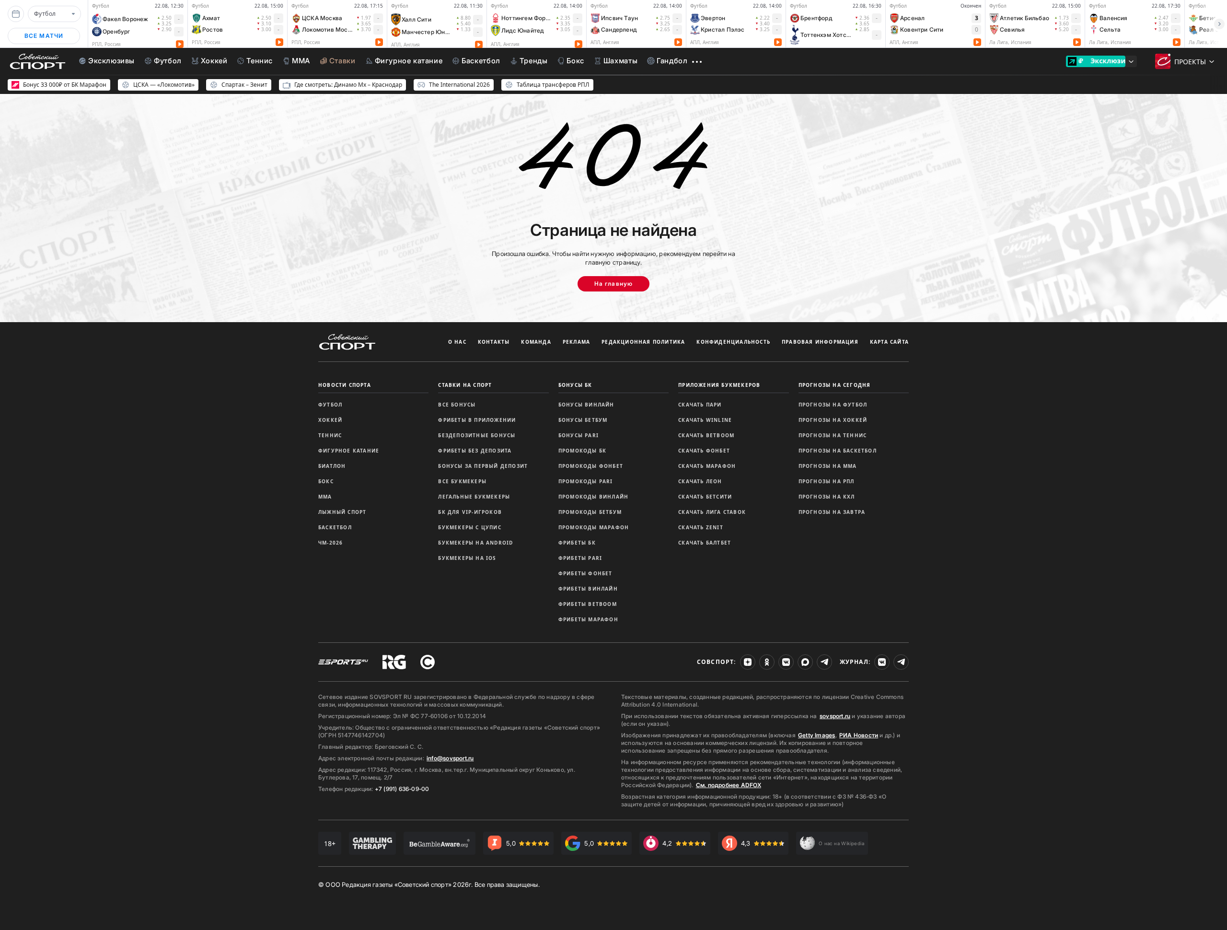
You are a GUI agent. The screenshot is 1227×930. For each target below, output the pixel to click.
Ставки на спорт (465, 385)
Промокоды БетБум (590, 512)
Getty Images (816, 735)
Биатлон (332, 466)
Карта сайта (889, 341)
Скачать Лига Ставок (712, 512)
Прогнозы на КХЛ (827, 496)
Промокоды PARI (585, 481)
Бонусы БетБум (583, 420)
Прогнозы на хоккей (833, 420)
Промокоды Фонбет (590, 466)
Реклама (576, 341)
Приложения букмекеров (719, 385)
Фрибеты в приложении (477, 420)
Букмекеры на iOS (467, 558)
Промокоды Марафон (593, 527)
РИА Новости (858, 735)
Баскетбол (335, 527)
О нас (457, 341)
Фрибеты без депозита (474, 450)
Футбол (330, 404)
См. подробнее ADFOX (728, 785)
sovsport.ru (835, 716)
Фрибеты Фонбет (585, 573)
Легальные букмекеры (474, 496)
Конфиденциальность (733, 341)
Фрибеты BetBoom (587, 604)
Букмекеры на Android (475, 542)
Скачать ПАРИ (699, 404)
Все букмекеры (462, 481)
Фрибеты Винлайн (588, 588)
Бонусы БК (575, 385)
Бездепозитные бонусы (476, 435)
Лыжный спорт (342, 512)
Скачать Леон (700, 481)
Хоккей (330, 420)
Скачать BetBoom (706, 435)
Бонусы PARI (578, 435)
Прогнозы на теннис (833, 435)
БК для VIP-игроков (470, 512)
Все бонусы (456, 404)
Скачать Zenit (700, 527)
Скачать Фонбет (704, 450)
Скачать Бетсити (705, 496)
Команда (536, 341)
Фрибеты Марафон (588, 619)
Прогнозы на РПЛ (827, 481)
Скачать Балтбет (704, 542)
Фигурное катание (348, 450)
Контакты (494, 341)
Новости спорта (344, 385)
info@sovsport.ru (450, 758)
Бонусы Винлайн (586, 404)
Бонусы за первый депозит (483, 466)
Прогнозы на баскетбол (838, 450)
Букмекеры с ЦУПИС (469, 527)
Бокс (326, 481)
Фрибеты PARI (580, 558)
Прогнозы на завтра (832, 512)
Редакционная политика (643, 341)
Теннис (330, 435)
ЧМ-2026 (330, 542)
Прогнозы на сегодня (835, 385)
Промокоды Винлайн (593, 496)
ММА (325, 496)
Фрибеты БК (577, 542)
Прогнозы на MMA (828, 466)
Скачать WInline (705, 420)
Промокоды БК (582, 450)
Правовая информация (820, 341)
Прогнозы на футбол (833, 404)
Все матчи (44, 35)
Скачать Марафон (707, 466)
